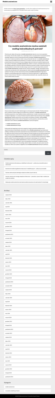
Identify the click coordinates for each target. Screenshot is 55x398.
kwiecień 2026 (8, 210)
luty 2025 (7, 266)
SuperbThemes (36, 396)
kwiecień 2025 (8, 258)
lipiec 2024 (7, 293)
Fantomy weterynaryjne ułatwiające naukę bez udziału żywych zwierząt (21, 172)
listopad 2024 (8, 277)
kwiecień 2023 (8, 353)
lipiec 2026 (7, 198)
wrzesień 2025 (8, 238)
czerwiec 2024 (8, 297)
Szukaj (6, 149)
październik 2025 (9, 234)
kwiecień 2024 (8, 305)
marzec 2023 (8, 357)
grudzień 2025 (8, 226)
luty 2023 (7, 361)
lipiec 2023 (7, 341)
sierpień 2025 (8, 242)
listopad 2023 (8, 325)
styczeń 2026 (8, 222)
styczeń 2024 (8, 317)
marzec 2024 (8, 309)
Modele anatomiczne (10, 1)
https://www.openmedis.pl (19, 8)
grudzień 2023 (8, 321)
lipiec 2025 (7, 246)
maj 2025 (7, 254)
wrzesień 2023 (8, 333)
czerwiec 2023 (8, 345)
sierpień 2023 (8, 337)
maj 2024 (7, 301)
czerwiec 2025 (8, 250)
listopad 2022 (8, 372)
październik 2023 (9, 329)
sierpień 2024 (8, 289)
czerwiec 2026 (8, 202)
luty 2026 (7, 218)
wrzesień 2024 (8, 285)
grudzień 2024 (8, 274)
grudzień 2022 (8, 368)
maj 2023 (7, 349)
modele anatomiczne (9, 386)
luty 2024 (7, 313)
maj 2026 (7, 206)
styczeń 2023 (8, 364)
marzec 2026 (8, 214)
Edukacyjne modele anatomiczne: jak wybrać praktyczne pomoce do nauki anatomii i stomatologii (26, 182)
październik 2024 (9, 281)
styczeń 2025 (8, 270)
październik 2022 (9, 376)
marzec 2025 (8, 262)
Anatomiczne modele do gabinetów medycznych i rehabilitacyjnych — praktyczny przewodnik (25, 168)
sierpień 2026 (8, 194)
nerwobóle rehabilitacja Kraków (12, 390)
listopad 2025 (8, 230)
